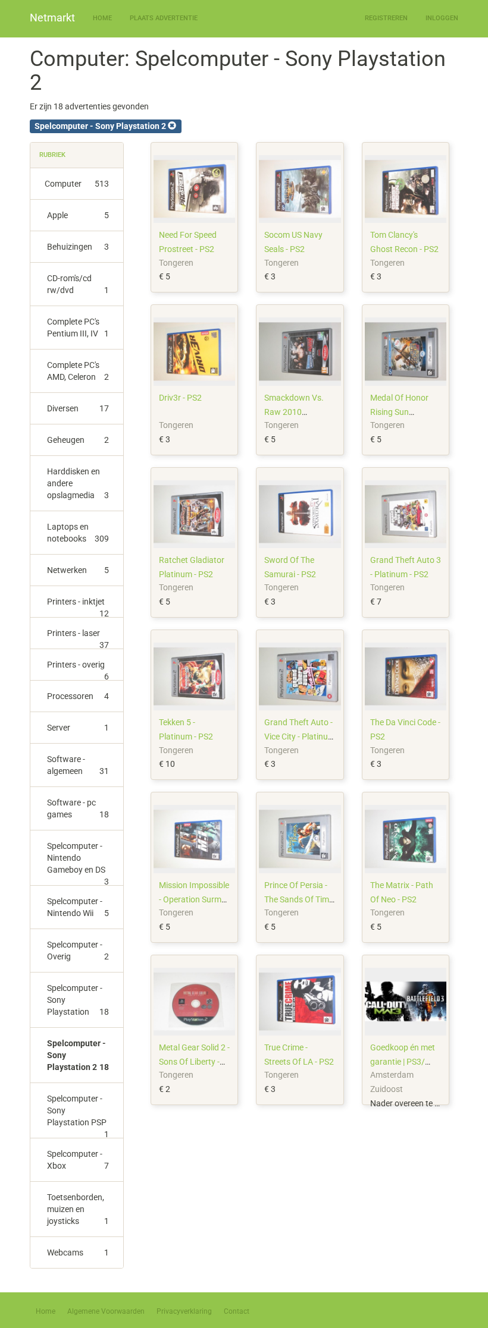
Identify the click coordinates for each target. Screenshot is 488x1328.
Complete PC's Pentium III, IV (78, 327)
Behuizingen (78, 246)
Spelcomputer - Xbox (78, 1159)
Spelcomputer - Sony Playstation (78, 1000)
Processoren (78, 696)
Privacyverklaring (184, 1311)
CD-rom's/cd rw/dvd (78, 284)
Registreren (386, 18)
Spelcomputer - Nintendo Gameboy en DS (78, 863)
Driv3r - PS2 (180, 397)
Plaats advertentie (164, 18)
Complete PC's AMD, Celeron (78, 371)
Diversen (78, 408)
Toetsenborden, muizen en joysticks (78, 1209)
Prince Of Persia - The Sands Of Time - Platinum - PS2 (298, 899)
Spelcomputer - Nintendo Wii (78, 907)
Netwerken (78, 570)
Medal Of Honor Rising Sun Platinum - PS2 (399, 412)
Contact (236, 1311)
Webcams (78, 1252)
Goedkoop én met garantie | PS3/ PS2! (402, 1062)
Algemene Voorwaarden (106, 1311)
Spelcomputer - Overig (78, 950)
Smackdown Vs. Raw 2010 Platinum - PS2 (294, 412)
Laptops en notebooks (78, 532)
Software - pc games (78, 808)
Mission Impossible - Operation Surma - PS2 (194, 899)
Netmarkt (52, 17)
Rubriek (52, 155)
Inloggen (442, 18)
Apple (78, 215)
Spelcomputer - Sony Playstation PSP (78, 1116)
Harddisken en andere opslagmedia (78, 483)
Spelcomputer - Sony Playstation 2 (78, 1055)
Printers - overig (78, 670)
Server (78, 727)
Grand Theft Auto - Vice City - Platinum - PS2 (299, 737)
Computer (77, 183)
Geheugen (78, 440)
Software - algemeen (78, 765)
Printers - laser (78, 638)
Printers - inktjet (78, 607)
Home (102, 18)
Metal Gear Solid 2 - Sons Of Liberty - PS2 (194, 1062)
